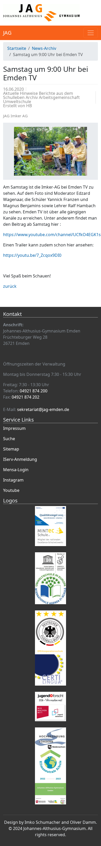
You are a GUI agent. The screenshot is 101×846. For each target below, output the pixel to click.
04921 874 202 (25, 397)
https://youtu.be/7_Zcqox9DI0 (32, 255)
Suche (9, 438)
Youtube (11, 490)
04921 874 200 (33, 391)
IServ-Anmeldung (20, 459)
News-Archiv (44, 48)
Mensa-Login (15, 469)
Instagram (13, 480)
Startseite (16, 48)
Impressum (14, 428)
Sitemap (11, 449)
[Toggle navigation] (90, 33)
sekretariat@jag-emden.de (43, 409)
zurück (10, 286)
